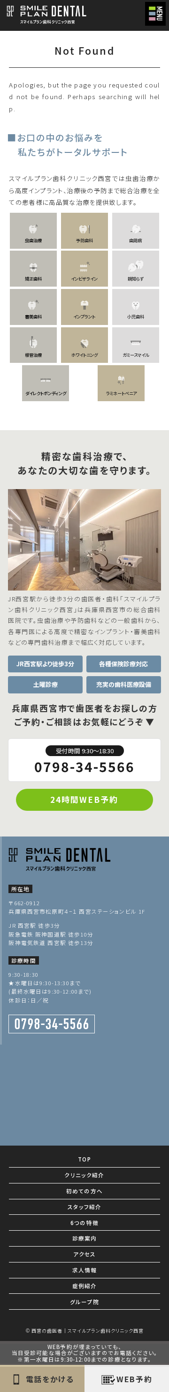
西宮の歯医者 (46, 1330)
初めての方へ (84, 1191)
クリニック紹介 (84, 1175)
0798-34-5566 (84, 761)
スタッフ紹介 (85, 1207)
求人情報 (84, 1270)
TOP (84, 1159)
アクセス (84, 1254)
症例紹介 (84, 1286)
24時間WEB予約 (84, 799)
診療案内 (84, 1238)
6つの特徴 (84, 1222)
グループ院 (84, 1301)
